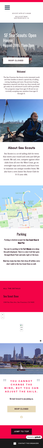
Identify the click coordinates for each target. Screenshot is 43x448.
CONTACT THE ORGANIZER (28, 443)
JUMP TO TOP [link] (21, 431)
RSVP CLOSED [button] (16, 60)
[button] (7, 7)
